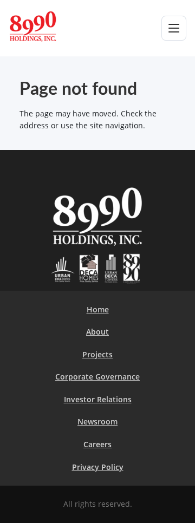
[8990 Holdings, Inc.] (46, 26)
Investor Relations (98, 399)
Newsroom (97, 421)
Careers (97, 444)
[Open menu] (173, 28)
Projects (97, 354)
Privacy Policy (97, 467)
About (97, 331)
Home (98, 309)
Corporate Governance (97, 376)
